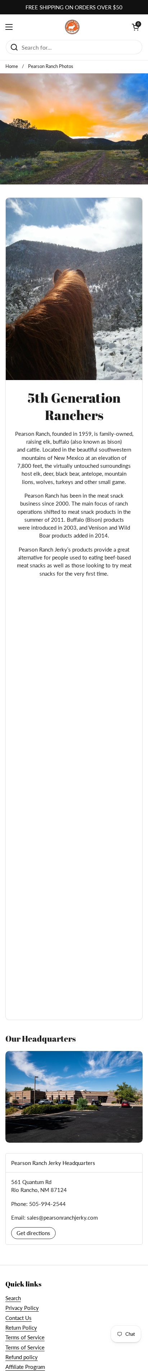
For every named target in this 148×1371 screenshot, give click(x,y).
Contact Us (18, 1318)
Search (13, 1298)
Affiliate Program (25, 1366)
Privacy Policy (22, 1307)
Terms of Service (25, 1337)
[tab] (74, 1162)
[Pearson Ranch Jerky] (72, 27)
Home (11, 66)
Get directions (33, 1233)
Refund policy (21, 1357)
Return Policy (21, 1327)
